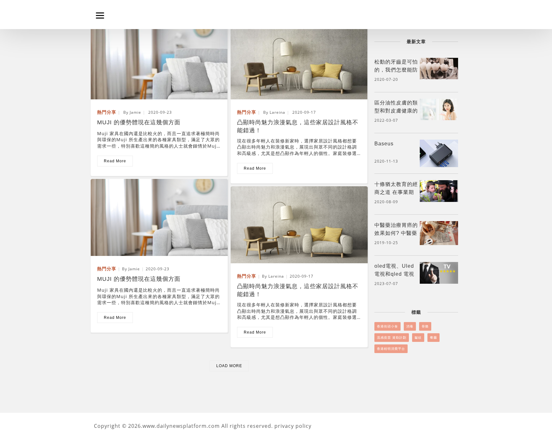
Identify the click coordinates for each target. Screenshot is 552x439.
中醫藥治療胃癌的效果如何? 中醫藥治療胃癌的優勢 (396, 233)
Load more (229, 366)
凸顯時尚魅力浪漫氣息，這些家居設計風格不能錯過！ (297, 123)
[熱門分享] (159, 60)
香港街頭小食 (387, 326)
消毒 (409, 326)
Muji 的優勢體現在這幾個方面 (138, 122)
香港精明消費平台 (391, 348)
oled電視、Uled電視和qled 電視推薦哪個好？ (394, 274)
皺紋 (418, 337)
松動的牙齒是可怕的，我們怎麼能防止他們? (396, 70)
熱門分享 (106, 112)
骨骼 (425, 326)
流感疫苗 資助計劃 (391, 337)
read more (115, 161)
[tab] (416, 72)
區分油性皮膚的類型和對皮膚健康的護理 (396, 110)
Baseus (384, 143)
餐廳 (433, 337)
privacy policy (292, 425)
